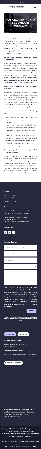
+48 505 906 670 (9, 195)
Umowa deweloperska (18, 412)
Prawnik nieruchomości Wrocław (16, 415)
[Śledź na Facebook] (5, 232)
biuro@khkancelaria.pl (11, 201)
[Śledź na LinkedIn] (9, 232)
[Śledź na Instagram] (13, 232)
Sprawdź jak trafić (14, 363)
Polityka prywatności (10, 319)
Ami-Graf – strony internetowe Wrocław (24, 446)
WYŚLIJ (31, 310)
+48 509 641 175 (9, 197)
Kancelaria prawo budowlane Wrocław (19, 413)
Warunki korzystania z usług (28, 319)
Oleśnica (23, 334)
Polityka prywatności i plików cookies (13, 441)
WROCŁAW (10, 334)
